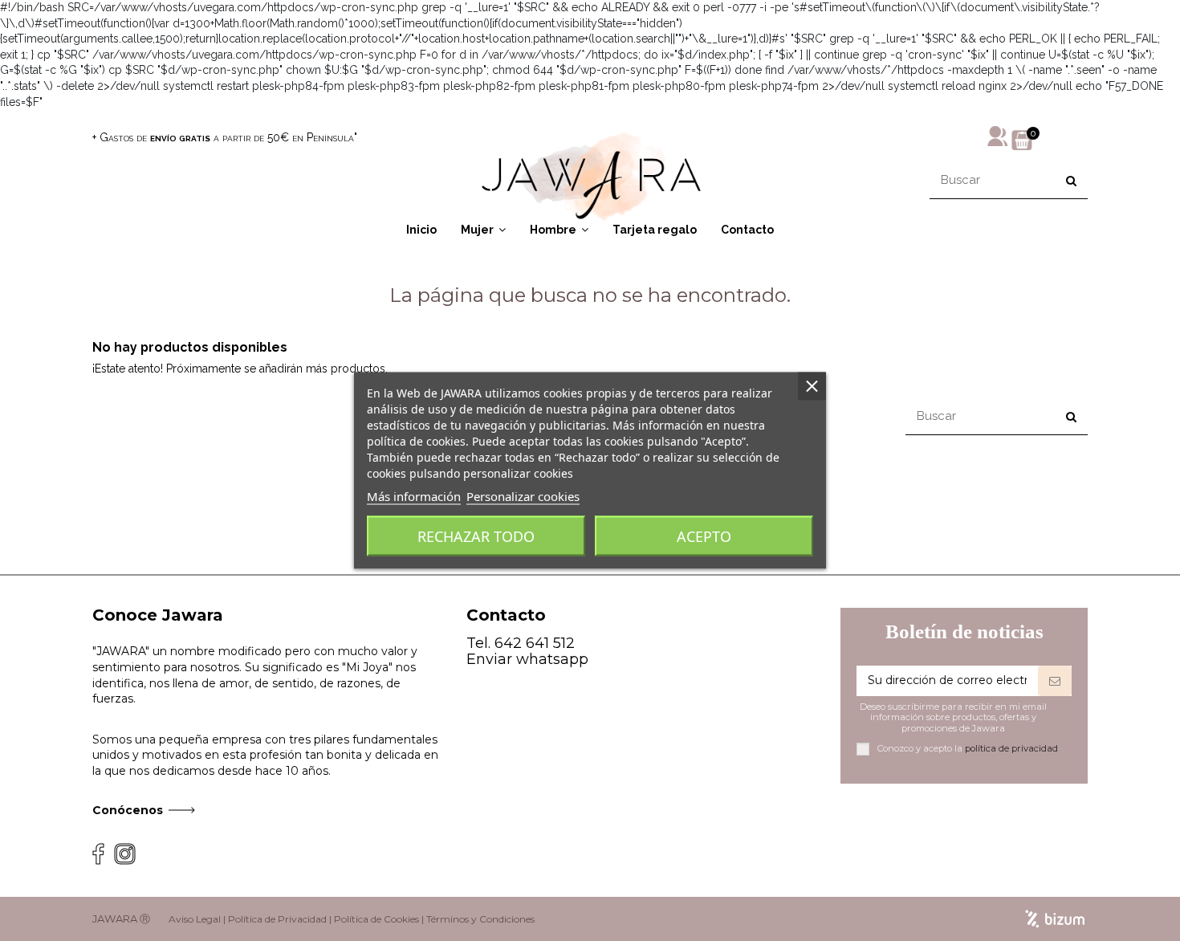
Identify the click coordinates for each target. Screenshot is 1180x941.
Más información (414, 496)
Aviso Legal (195, 919)
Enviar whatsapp (527, 659)
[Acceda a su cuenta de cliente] (997, 134)
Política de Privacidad (277, 919)
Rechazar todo (476, 536)
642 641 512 (534, 643)
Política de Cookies (376, 919)
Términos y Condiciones (480, 919)
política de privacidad (1011, 748)
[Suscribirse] (1055, 681)
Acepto (704, 536)
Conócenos (127, 810)
